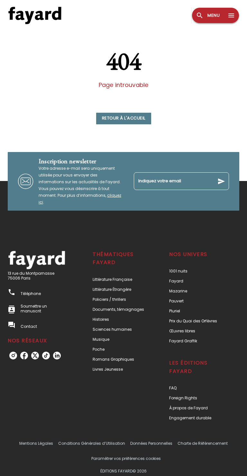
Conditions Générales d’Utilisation (91, 443)
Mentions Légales (36, 443)
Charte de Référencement (203, 443)
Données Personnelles (151, 443)
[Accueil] (35, 15)
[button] (123, 118)
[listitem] (13, 355)
